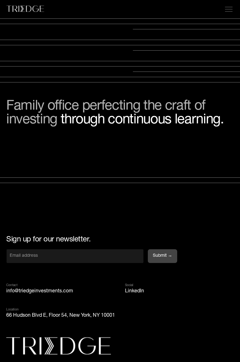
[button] (227, 9)
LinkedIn (134, 291)
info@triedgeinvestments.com (39, 291)
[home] (25, 9)
